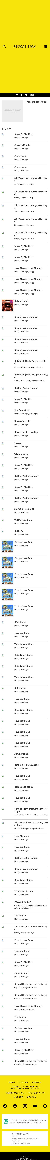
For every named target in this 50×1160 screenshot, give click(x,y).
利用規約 (15, 1086)
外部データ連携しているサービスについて (25, 1088)
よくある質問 (18, 1097)
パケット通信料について (36, 1093)
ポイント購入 (23, 1082)
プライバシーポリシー (30, 1086)
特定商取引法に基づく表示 (15, 1093)
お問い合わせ (31, 1097)
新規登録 (12, 1082)
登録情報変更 (36, 1082)
